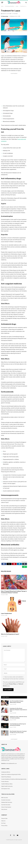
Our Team (3, 823)
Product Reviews (5, 781)
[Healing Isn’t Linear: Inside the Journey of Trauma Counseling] (4, 718)
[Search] (26, 2)
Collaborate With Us (5, 772)
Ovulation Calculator (5, 800)
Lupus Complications (6, 613)
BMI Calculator (4, 797)
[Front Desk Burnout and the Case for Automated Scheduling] (4, 725)
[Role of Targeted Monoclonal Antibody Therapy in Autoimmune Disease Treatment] (14, 582)
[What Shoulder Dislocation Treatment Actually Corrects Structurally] (4, 733)
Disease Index (4, 818)
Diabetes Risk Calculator (6, 802)
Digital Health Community (7, 786)
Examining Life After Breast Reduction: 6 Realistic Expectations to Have (18, 710)
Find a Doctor (4, 809)
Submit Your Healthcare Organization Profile (11, 774)
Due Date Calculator (5, 804)
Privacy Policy (12, 684)
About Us (3, 820)
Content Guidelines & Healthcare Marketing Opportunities (13, 779)
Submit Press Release (6, 776)
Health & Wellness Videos (6, 783)
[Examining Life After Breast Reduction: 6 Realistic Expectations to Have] (4, 710)
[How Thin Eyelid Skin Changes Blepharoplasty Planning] (4, 702)
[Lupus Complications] (14, 604)
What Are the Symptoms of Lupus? (10, 634)
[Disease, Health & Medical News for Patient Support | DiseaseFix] (14, 2)
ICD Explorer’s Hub (5, 788)
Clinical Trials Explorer (6, 807)
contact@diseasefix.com (11, 763)
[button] (3, 564)
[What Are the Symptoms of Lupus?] (14, 625)
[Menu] (2, 2)
